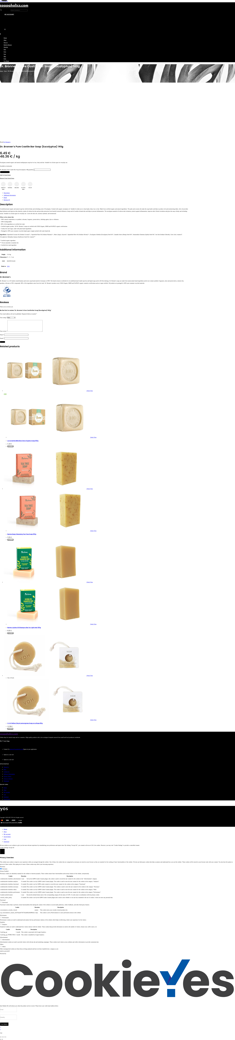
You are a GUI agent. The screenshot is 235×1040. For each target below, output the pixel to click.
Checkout (6, 797)
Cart (5, 794)
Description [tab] (7, 193)
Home (5, 38)
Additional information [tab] (10, 195)
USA (8, 266)
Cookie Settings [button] (4, 847)
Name (2, 334)
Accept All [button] (11, 847)
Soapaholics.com (14, 5)
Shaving (6, 47)
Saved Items (7, 799)
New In (6, 42)
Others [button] (1, 944)
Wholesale (6, 781)
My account (7, 792)
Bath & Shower (8, 45)
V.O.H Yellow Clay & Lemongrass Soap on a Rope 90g (25, 723)
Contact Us (6, 771)
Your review (3, 331)
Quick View (89, 390)
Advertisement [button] (4, 937)
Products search (6, 10)
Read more (10, 728)
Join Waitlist (4, 1024)
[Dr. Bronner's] (7, 297)
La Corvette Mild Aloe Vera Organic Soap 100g (22, 441)
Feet (5, 54)
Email (2, 338)
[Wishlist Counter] (5, 26)
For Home (6, 61)
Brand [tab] (5, 197)
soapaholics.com (9, 734)
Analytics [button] (2, 922)
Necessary (4, 869)
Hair (5, 49)
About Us (6, 767)
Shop (5, 40)
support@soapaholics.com (16, 749)
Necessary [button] (2, 866)
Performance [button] (3, 915)
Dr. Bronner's (6, 142)
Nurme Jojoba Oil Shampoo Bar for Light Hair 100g (24, 627)
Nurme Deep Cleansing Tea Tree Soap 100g (21, 534)
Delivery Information (9, 774)
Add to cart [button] (10, 446)
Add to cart (5, 172)
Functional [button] (3, 900)
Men (5, 56)
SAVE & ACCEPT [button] (5, 951)
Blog (5, 769)
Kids (5, 58)
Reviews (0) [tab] (7, 200)
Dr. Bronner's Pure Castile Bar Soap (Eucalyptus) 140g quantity (16, 169)
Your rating (3, 317)
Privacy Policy (7, 776)
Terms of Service (8, 778)
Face (5, 51)
